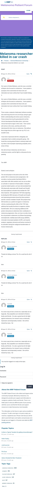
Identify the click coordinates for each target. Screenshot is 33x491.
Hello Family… (6, 438)
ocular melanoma (8, 477)
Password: (3, 377)
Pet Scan (4, 451)
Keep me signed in (7, 383)
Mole (4, 486)
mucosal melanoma (8, 474)
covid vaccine (5, 445)
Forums (6, 60)
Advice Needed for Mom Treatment (11, 458)
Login (28, 10)
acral (4, 480)
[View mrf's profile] (3, 81)
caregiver (6, 471)
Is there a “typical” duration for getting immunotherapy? (17, 432)
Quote (28, 74)
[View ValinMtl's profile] (3, 307)
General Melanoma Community (19, 60)
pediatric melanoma (8, 483)
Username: (3, 370)
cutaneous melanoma (9, 468)
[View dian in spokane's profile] (3, 249)
